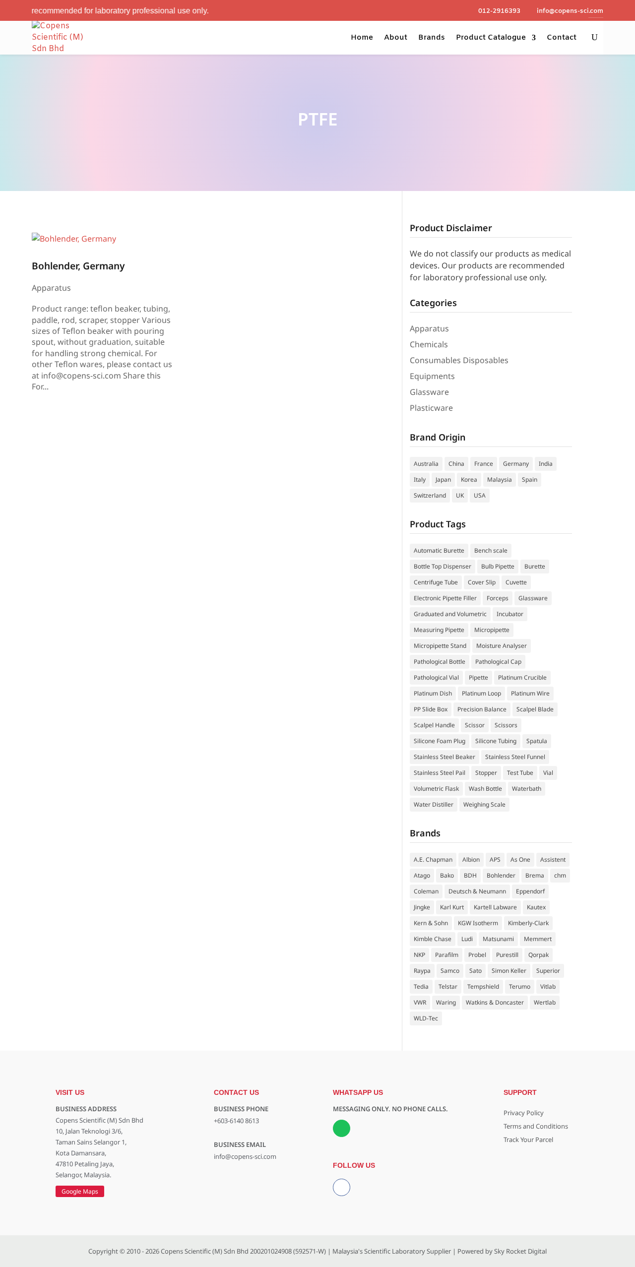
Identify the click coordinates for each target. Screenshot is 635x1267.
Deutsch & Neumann (477, 891)
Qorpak (538, 954)
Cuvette (516, 582)
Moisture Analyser (501, 645)
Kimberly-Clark (528, 923)
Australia (426, 463)
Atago (422, 875)
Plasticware (431, 407)
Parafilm (446, 954)
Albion (471, 859)
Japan (443, 479)
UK (460, 495)
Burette (534, 566)
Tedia (421, 986)
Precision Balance (482, 709)
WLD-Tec (426, 1018)
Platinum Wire (530, 693)
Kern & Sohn (431, 923)
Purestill (507, 954)
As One (520, 859)
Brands (431, 38)
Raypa (422, 970)
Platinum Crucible (522, 677)
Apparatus (51, 287)
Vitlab (548, 986)
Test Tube (520, 772)
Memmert (538, 939)
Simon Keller (509, 970)
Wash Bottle (485, 788)
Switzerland (430, 495)
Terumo (519, 986)
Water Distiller (433, 804)
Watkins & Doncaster (495, 1002)
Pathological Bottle (439, 661)
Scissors (506, 725)
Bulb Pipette (497, 566)
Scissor (475, 725)
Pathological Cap (498, 661)
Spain (529, 479)
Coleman (426, 891)
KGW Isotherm (478, 923)
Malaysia (499, 479)
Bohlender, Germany (78, 265)
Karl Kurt (452, 907)
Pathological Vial (436, 677)
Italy (420, 479)
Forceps (497, 598)
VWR (420, 1002)
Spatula (536, 741)
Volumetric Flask (436, 788)
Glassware (429, 391)
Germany (516, 463)
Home (362, 38)
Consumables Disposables (459, 360)
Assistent (553, 859)
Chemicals (429, 344)
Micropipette (491, 630)
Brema (534, 875)
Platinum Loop (481, 693)
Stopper (486, 772)
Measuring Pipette (439, 630)
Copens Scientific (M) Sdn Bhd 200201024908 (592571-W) (243, 1251)
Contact (561, 38)
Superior (548, 970)
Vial (548, 772)
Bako (447, 875)
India (546, 463)
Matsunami (498, 939)
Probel (477, 954)
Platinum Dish (433, 693)
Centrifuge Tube (436, 582)
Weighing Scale (484, 804)
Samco (450, 970)
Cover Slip (482, 582)
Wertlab (545, 1002)
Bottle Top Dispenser (442, 566)
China (456, 463)
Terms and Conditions (536, 1126)
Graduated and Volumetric (450, 614)
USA (480, 495)
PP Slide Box (430, 709)
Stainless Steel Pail (439, 772)
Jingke (422, 907)
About (395, 38)
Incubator (510, 614)
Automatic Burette (439, 550)
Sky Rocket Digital (520, 1251)
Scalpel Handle (434, 725)
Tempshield (483, 986)
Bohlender (501, 875)
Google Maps (80, 1191)
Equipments (432, 376)
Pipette (478, 677)
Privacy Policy (524, 1112)
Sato (475, 970)
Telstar (448, 986)
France (483, 463)
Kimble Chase (432, 939)
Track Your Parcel (528, 1139)
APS (495, 859)
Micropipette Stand (440, 645)
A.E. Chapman (433, 859)
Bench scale (491, 550)
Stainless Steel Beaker (444, 757)
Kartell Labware (495, 907)
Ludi (467, 939)
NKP (419, 954)
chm (560, 875)
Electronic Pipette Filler (445, 598)
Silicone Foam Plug (439, 741)
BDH (470, 875)
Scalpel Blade (535, 709)
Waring (446, 1002)
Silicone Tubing (495, 741)
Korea (469, 479)
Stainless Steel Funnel (515, 757)
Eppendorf (530, 891)
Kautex (536, 907)
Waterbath (526, 788)
